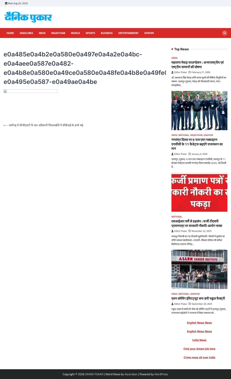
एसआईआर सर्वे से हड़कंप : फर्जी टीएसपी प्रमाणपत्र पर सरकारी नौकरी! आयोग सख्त (196, 223)
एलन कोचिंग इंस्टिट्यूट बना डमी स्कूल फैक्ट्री (198, 298)
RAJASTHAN (58, 33)
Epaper (149, 33)
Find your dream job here (199, 348)
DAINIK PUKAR (94, 374)
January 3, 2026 (199, 154)
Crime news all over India (199, 357)
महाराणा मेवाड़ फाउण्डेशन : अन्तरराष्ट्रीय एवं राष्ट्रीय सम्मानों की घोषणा (197, 64)
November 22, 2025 (202, 231)
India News (199, 340)
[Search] (224, 33)
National (183, 135)
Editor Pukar (180, 72)
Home (10, 33)
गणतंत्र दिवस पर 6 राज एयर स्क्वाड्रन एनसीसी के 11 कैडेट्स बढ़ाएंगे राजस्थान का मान (197, 144)
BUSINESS (107, 33)
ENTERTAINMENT (128, 33)
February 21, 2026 (201, 72)
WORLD (75, 33)
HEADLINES (26, 33)
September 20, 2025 (202, 304)
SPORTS (90, 33)
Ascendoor (131, 374)
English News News (199, 322)
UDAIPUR (208, 135)
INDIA (42, 33)
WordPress (161, 374)
